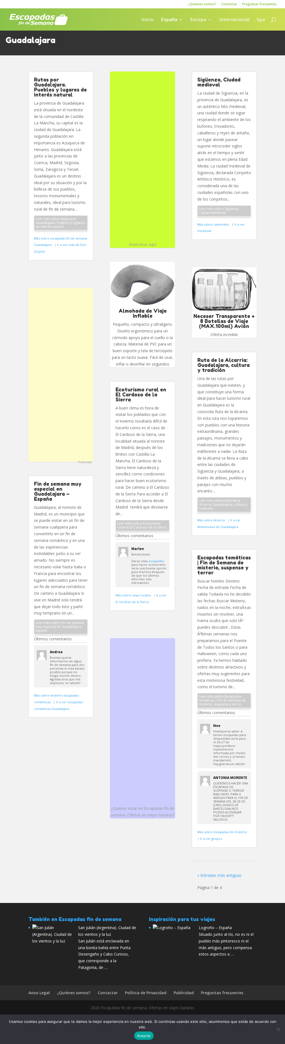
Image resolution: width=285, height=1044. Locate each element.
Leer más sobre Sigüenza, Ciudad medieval (219, 210)
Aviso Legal (39, 992)
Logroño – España (215, 927)
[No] (278, 1029)
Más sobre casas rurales (134, 595)
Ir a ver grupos (211, 838)
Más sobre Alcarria (211, 520)
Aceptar (144, 1035)
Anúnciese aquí (142, 244)
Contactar (229, 4)
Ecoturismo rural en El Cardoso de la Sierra (141, 394)
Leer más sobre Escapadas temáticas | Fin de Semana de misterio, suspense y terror (222, 700)
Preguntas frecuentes (259, 4)
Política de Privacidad (145, 992)
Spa (261, 20)
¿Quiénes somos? (202, 4)
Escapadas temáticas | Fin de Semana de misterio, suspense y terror (224, 565)
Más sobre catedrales (213, 224)
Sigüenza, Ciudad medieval (218, 82)
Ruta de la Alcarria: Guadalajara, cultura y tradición (223, 365)
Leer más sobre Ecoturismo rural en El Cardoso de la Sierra (141, 525)
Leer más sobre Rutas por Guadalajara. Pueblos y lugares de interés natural (60, 222)
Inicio (147, 20)
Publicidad (85, 462)
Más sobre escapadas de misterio (222, 832)
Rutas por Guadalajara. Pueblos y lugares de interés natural (60, 87)
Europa (198, 20)
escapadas (156, 561)
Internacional (234, 20)
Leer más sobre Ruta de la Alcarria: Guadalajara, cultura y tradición (223, 504)
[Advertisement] (60, 374)
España (169, 20)
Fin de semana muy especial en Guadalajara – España (58, 491)
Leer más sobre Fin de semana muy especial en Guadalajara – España (60, 626)
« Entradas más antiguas (219, 875)
